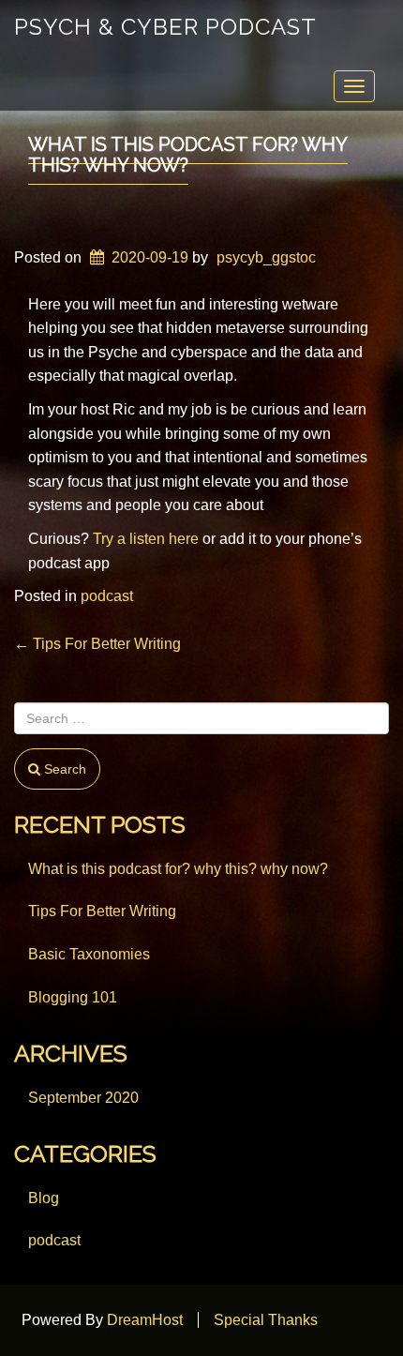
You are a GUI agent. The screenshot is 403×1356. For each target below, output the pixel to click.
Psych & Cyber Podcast (165, 26)
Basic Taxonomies (89, 954)
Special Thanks (266, 1320)
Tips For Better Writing (97, 644)
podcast (107, 596)
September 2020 (83, 1098)
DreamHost (145, 1320)
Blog (43, 1198)
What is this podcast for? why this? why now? (188, 154)
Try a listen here (146, 539)
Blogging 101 (72, 997)
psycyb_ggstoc (266, 257)
